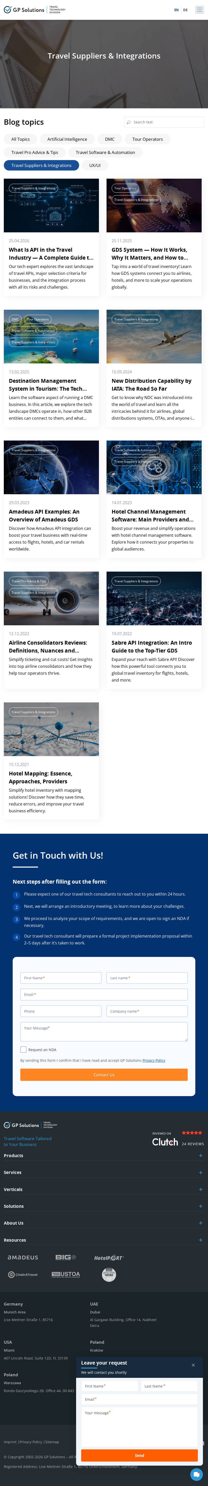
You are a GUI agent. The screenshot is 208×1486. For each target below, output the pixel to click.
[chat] (196, 1474)
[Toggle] (200, 1155)
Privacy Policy (154, 1060)
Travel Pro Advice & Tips (34, 152)
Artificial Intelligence (67, 139)
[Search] (128, 123)
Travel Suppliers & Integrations (41, 165)
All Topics (20, 139)
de (185, 9)
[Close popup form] (193, 1365)
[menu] (199, 10)
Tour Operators (147, 139)
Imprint (11, 1441)
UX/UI (95, 165)
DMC (110, 139)
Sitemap (52, 1441)
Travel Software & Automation (105, 152)
